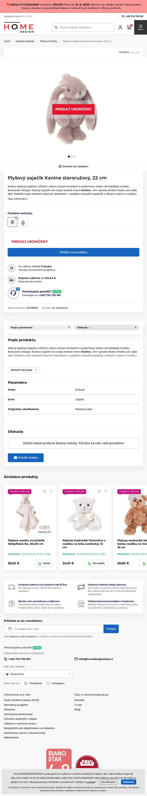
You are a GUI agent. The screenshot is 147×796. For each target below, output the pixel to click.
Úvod (7, 41)
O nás (78, 704)
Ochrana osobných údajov (20, 718)
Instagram (58, 683)
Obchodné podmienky (18, 714)
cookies (90, 782)
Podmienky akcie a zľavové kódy (24, 732)
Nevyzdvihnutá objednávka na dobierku (29, 728)
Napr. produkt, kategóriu (75, 27)
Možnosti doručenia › (30, 281)
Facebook (35, 683)
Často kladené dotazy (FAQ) (21, 700)
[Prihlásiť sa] (120, 27)
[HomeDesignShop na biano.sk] (59, 766)
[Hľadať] (56, 27)
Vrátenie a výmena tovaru (20, 723)
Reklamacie (11, 737)
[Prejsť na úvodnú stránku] (18, 27)
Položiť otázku (27, 457)
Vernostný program (16, 704)
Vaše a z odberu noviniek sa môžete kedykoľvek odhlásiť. (48, 636)
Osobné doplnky (25, 41)
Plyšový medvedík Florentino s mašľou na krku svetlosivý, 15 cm (84, 544)
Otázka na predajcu (73, 252)
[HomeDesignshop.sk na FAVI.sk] (87, 766)
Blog (77, 709)
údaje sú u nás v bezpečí (23, 636)
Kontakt (79, 700)
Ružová (80, 389)
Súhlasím (128, 782)
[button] (140, 27)
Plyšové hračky (48, 41)
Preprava (9, 709)
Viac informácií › (18, 198)
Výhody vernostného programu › (37, 269)
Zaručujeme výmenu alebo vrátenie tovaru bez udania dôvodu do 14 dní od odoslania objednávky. (112, 591)
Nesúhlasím (108, 782)
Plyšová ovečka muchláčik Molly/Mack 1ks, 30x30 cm (26, 542)
